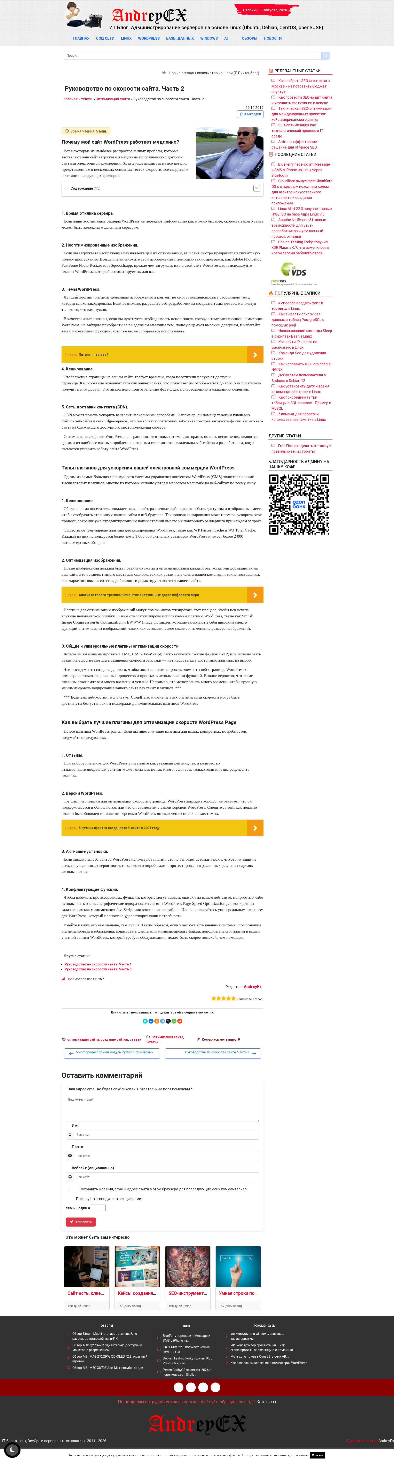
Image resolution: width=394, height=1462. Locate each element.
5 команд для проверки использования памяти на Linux (298, 417)
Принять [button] (317, 1455)
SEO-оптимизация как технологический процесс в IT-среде (297, 130)
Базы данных (180, 38)
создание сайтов (114, 1039)
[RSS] (178, 1387)
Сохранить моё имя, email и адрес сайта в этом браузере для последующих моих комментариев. (163, 1189)
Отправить (83, 1222)
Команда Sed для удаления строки (298, 356)
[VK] (203, 1387)
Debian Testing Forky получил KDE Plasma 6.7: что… (187, 1360)
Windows (209, 38)
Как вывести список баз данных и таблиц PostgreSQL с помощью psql (297, 319)
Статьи (152, 1042)
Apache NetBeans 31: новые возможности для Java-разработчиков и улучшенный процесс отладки (298, 228)
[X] (168, 1021)
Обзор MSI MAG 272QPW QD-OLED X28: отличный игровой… (109, 1359)
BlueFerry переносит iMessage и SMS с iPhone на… (186, 1338)
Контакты (266, 1401)
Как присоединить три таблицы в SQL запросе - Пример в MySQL (301, 402)
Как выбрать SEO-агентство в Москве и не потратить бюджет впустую (300, 86)
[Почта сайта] (191, 1387)
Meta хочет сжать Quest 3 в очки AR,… (259, 1356)
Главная (81, 38)
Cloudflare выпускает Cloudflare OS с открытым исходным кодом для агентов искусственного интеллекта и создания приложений (301, 192)
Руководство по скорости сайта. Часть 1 (98, 964)
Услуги (86, 99)
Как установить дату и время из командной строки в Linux (300, 389)
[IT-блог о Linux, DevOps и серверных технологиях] (84, 15)
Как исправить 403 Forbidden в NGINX (301, 367)
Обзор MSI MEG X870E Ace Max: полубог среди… (108, 1368)
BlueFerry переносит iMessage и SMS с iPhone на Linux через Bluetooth (300, 170)
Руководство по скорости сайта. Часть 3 (98, 969)
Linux (126, 38)
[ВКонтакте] (151, 1021)
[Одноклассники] (156, 1021)
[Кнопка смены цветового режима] (12, 1450)
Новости (273, 38)
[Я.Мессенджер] (145, 1021)
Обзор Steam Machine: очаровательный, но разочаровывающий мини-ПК (104, 1336)
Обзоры (249, 38)
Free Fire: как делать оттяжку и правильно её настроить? (301, 448)
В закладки (252, 114)
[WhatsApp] (174, 1021)
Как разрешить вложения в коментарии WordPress (268, 1363)
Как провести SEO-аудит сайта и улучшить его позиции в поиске (301, 100)
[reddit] (179, 1021)
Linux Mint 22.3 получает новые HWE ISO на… (186, 1349)
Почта (77, 1147)
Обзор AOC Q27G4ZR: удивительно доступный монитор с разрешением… (107, 1347)
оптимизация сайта (83, 1039)
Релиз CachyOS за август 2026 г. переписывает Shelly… (187, 1372)
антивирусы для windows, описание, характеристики (257, 1336)
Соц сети (105, 38)
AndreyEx (252, 986)
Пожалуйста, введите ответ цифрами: (109, 1199)
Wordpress (149, 38)
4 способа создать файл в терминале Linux (297, 306)
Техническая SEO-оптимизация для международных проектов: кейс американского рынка (301, 114)
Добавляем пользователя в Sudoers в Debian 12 (298, 378)
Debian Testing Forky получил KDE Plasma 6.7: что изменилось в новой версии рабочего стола (300, 247)
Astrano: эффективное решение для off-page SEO (294, 144)
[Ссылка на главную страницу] (149, 12)
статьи (135, 1039)
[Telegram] (162, 1021)
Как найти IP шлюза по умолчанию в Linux (294, 344)
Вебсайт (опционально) (93, 1168)
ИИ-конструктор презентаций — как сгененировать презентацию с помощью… (262, 1347)
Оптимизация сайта (113, 99)
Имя (75, 1125)
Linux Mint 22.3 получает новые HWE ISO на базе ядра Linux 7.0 (301, 211)
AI (226, 38)
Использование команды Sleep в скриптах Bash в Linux (301, 333)
